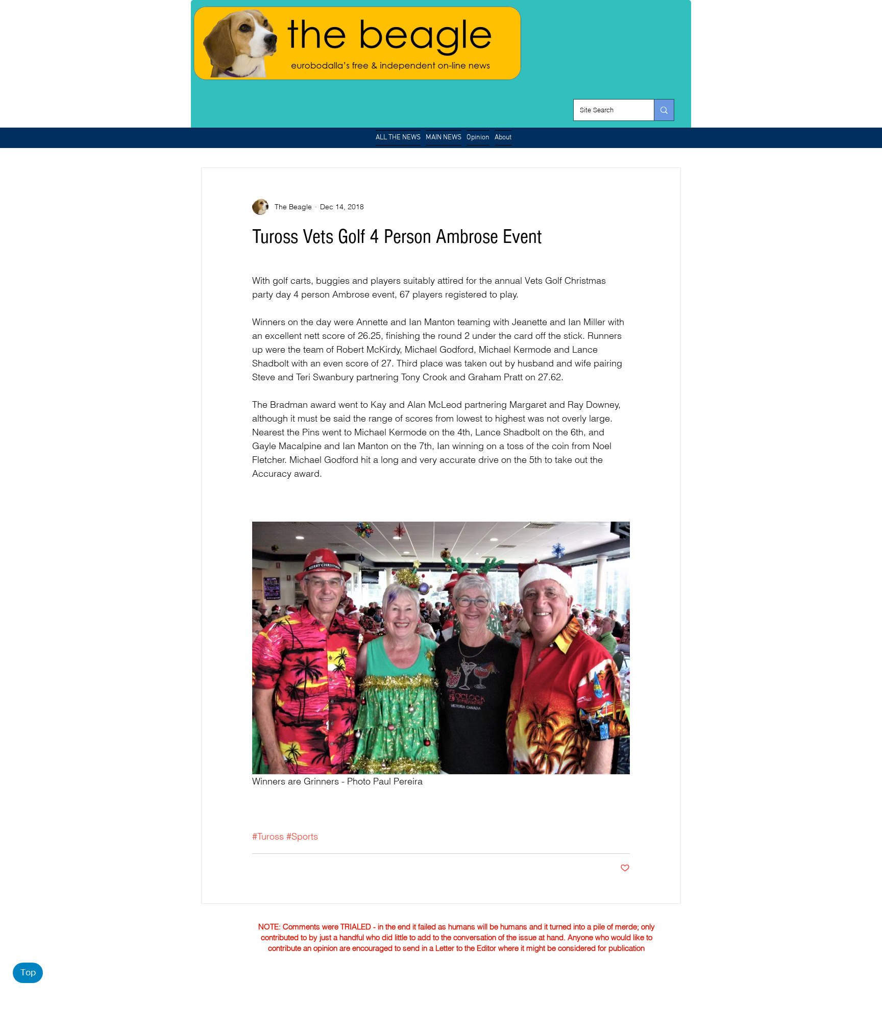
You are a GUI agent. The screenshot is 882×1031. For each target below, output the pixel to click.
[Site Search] (664, 110)
